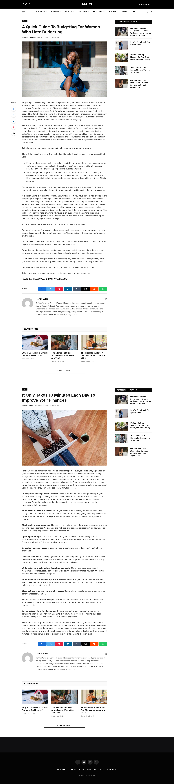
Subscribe (112, 770)
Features (98, 12)
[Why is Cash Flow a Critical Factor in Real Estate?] (35, 342)
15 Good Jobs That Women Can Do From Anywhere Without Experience (139, 83)
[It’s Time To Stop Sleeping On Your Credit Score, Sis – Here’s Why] (121, 57)
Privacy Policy (77, 770)
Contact (91, 770)
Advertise (62, 770)
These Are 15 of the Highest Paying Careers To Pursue (140, 69)
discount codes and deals (43, 210)
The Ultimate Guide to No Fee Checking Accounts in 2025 (93, 355)
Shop (135, 12)
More (124, 12)
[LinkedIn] (13, 121)
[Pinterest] (13, 127)
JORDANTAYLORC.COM (55, 279)
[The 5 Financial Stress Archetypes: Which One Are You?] (64, 342)
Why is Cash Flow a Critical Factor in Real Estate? (34, 354)
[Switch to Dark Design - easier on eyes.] (147, 12)
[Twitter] (13, 115)
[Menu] (23, 11)
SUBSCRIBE (144, 4)
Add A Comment (64, 370)
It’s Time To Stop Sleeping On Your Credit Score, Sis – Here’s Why (140, 57)
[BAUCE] (87, 4)
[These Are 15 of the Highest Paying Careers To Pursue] (121, 70)
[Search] (151, 11)
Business (40, 12)
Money (68, 12)
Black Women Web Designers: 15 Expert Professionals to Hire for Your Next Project (140, 32)
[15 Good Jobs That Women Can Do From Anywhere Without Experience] (121, 83)
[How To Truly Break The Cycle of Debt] (121, 45)
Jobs (101, 770)
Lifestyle (82, 12)
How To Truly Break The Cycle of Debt (140, 43)
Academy (113, 12)
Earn (25, 21)
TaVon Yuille (28, 37)
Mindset (55, 12)
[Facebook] (13, 109)
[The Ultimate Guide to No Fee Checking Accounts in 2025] (94, 342)
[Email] (13, 133)
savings (35, 172)
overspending (101, 196)
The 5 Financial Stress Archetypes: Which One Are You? (62, 355)
